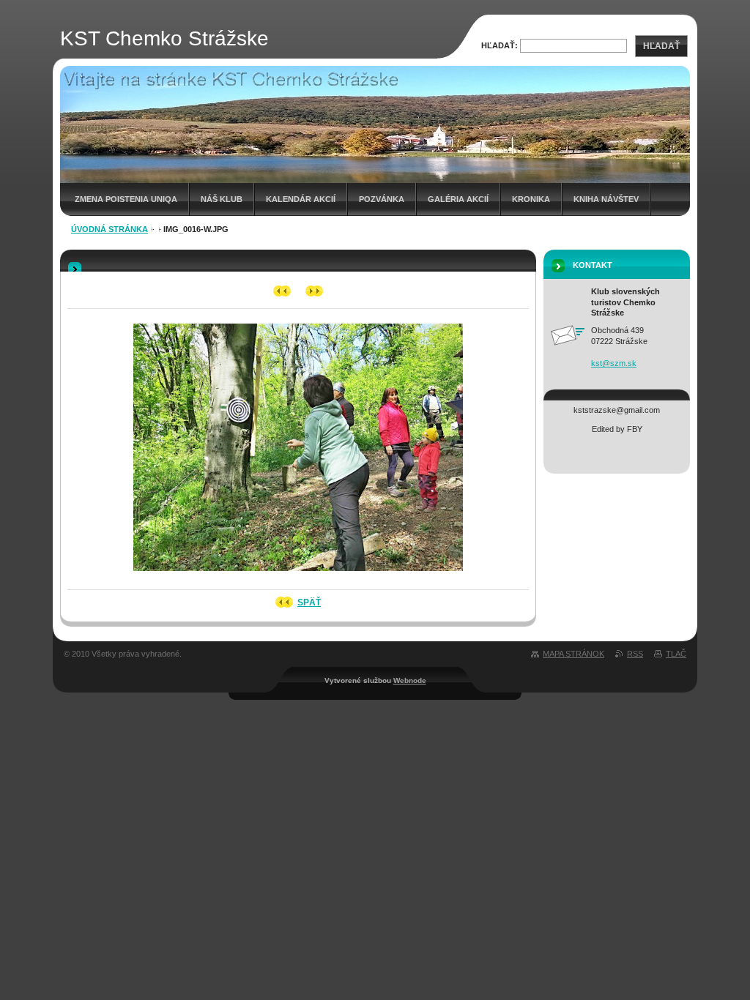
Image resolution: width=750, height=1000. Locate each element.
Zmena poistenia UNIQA (126, 199)
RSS (635, 653)
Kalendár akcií (300, 199)
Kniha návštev (606, 199)
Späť (309, 602)
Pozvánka (381, 199)
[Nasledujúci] (314, 291)
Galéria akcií (458, 199)
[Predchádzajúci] (282, 291)
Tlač (676, 653)
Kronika (531, 199)
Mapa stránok (573, 653)
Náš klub (221, 199)
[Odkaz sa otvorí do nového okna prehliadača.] (298, 575)
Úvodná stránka (109, 229)
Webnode (409, 680)
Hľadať (661, 46)
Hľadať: (499, 45)
